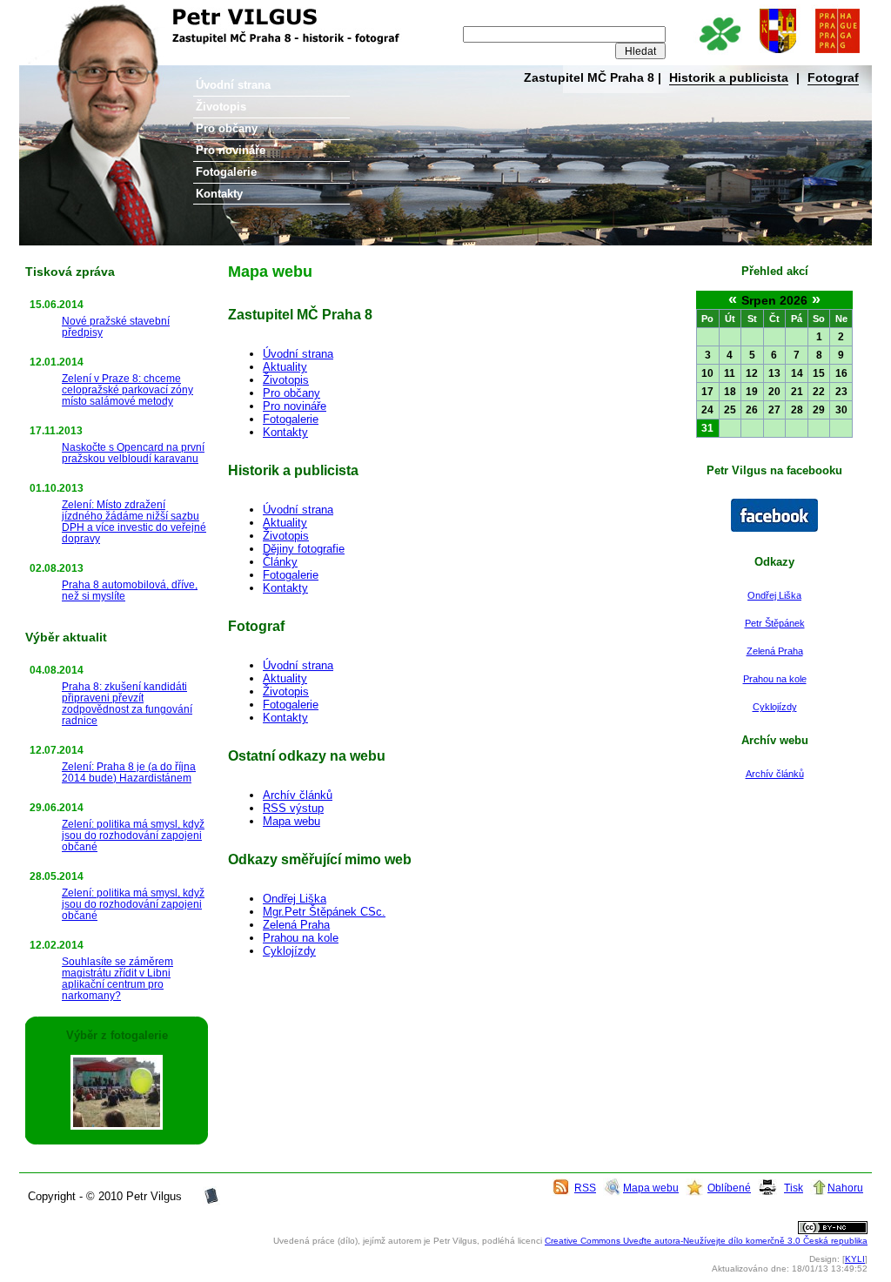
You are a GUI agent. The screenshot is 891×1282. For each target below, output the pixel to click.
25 (730, 410)
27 (774, 410)
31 (707, 428)
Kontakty (219, 193)
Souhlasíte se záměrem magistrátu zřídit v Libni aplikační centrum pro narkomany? (117, 978)
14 (797, 373)
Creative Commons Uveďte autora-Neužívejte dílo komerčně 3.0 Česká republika (706, 1240)
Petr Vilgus (77, 13)
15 (819, 373)
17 (707, 392)
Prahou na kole (775, 679)
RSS (585, 1187)
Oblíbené (729, 1187)
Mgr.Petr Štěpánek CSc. (324, 911)
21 (797, 392)
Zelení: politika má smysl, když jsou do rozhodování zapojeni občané (133, 835)
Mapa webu (291, 821)
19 (752, 392)
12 (752, 373)
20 (774, 392)
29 (819, 410)
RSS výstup (293, 808)
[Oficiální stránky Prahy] (837, 54)
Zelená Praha (775, 651)
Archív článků (775, 774)
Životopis (221, 106)
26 (752, 410)
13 (774, 373)
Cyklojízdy (775, 706)
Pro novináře (230, 150)
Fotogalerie (226, 171)
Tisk (793, 1187)
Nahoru (845, 1187)
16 (841, 373)
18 (730, 392)
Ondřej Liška (774, 595)
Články (280, 561)
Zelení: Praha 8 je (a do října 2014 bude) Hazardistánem (129, 772)
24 (707, 410)
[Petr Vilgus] (774, 528)
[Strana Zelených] (719, 54)
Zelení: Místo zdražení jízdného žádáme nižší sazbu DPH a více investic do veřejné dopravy (134, 521)
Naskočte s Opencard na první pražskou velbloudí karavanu (133, 452)
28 (797, 410)
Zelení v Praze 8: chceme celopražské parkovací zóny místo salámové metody (127, 389)
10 (707, 373)
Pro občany (227, 128)
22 (819, 392)
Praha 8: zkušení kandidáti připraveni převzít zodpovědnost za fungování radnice (127, 703)
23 (841, 392)
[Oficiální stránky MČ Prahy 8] (778, 54)
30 (841, 410)
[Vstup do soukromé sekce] (211, 1201)
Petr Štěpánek (775, 623)
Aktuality (285, 366)
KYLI (855, 1259)
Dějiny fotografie (304, 548)
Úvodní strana (233, 84)
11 (729, 373)
